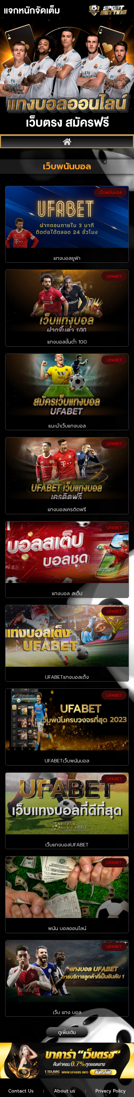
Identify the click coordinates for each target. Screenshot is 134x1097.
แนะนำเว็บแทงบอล (67, 426)
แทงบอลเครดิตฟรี (67, 509)
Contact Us (21, 1091)
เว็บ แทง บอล (67, 1012)
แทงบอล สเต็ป (67, 593)
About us (64, 1091)
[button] (67, 141)
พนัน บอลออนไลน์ (67, 928)
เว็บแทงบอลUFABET (67, 844)
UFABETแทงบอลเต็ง (67, 677)
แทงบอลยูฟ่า (67, 258)
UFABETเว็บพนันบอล (67, 760)
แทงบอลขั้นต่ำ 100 (67, 342)
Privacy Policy (111, 1091)
